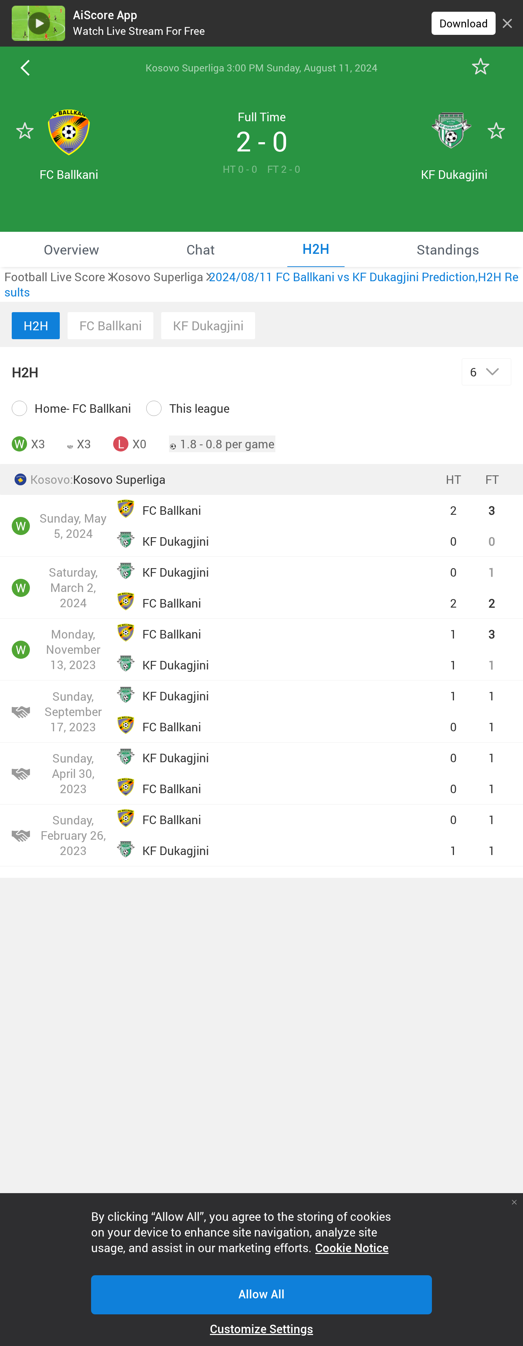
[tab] (71, 249)
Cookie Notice (352, 1248)
